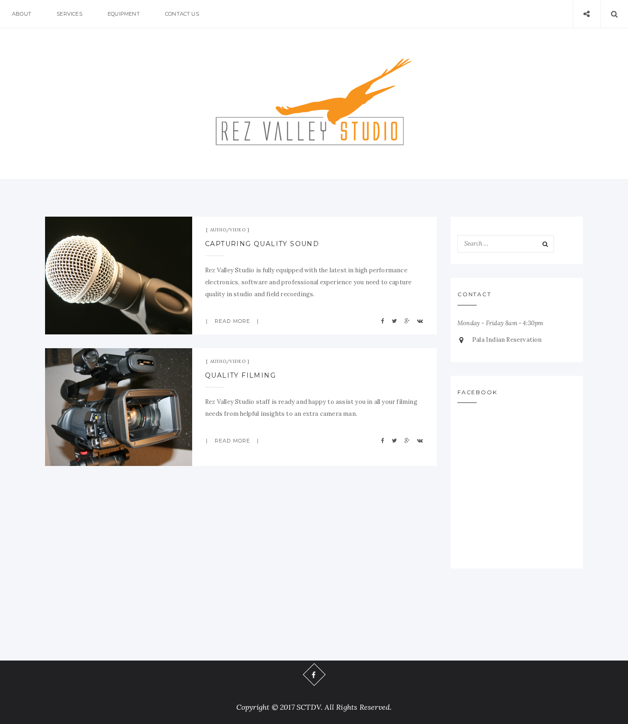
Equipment (124, 14)
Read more (232, 321)
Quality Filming (240, 375)
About (21, 14)
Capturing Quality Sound (262, 244)
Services (69, 14)
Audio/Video (228, 230)
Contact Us (182, 14)
